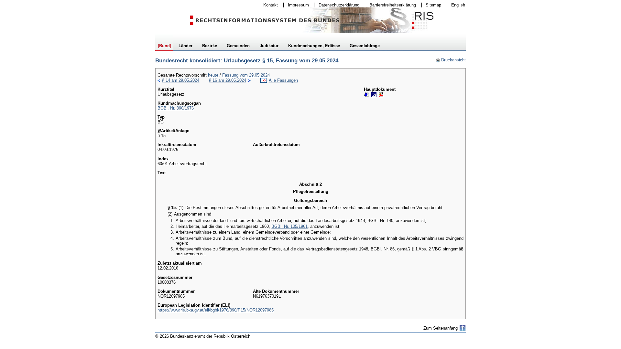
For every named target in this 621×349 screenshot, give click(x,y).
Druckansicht (450, 60)
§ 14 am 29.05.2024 (180, 80)
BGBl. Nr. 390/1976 (176, 108)
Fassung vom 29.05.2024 (246, 75)
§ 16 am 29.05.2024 (227, 80)
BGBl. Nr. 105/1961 (289, 226)
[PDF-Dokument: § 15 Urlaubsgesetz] (381, 95)
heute (213, 75)
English (458, 5)
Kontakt (268, 5)
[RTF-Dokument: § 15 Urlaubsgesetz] (374, 95)
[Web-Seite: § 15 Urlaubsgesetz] (367, 95)
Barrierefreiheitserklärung (390, 5)
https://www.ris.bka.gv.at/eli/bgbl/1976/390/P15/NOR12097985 (216, 310)
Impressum (296, 5)
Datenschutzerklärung (336, 5)
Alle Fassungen (283, 80)
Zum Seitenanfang (440, 328)
